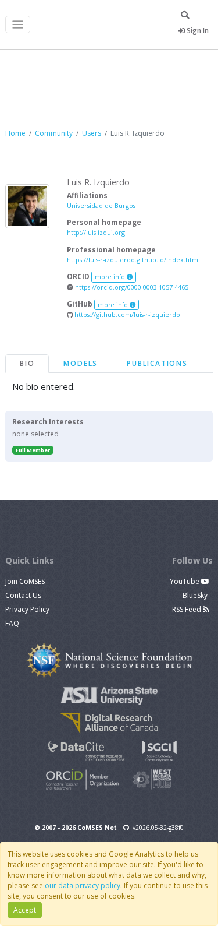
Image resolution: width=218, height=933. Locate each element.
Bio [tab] (27, 363)
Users (91, 133)
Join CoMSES (25, 581)
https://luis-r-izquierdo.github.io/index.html (133, 259)
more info (111, 277)
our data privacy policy (82, 885)
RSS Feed (187, 609)
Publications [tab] (157, 363)
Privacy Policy (27, 609)
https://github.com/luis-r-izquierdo (126, 314)
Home (15, 133)
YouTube (185, 581)
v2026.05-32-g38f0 (158, 827)
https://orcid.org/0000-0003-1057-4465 (130, 287)
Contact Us (23, 595)
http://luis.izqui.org (96, 232)
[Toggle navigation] (17, 25)
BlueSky (196, 595)
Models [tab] (80, 363)
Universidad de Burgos (101, 205)
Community (54, 133)
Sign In (197, 31)
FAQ (12, 623)
